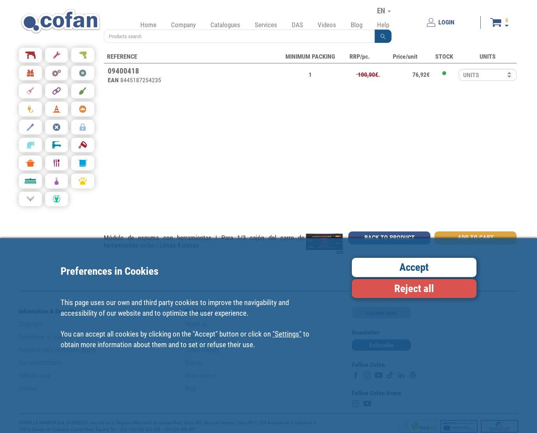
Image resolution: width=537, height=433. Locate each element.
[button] (383, 36)
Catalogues (225, 25)
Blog (356, 25)
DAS (297, 25)
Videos (327, 25)
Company (183, 25)
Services (266, 25)
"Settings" (287, 333)
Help (383, 25)
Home (148, 25)
